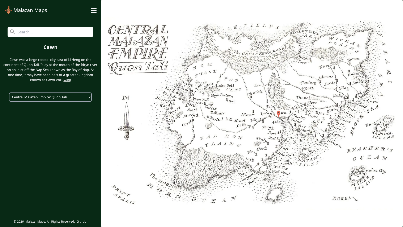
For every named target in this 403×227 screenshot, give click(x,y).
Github (81, 221)
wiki (67, 80)
